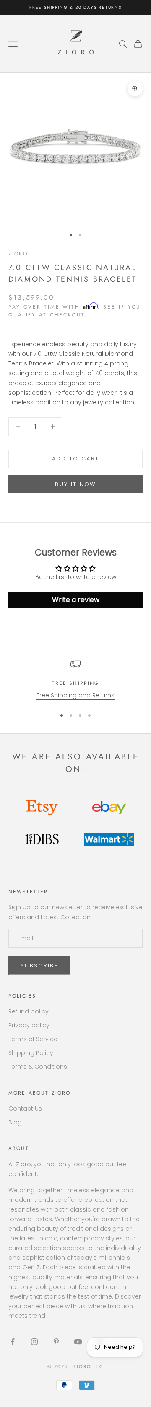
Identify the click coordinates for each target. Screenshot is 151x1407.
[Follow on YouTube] (78, 1342)
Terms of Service (32, 1039)
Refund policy (28, 1011)
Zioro (18, 253)
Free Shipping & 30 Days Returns (75, 7)
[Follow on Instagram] (34, 1342)
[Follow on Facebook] (12, 1342)
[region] (75, 679)
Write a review (75, 599)
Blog (15, 1122)
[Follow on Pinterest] (56, 1342)
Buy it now (75, 484)
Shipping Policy (30, 1053)
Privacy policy (28, 1025)
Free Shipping (75, 683)
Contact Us (25, 1108)
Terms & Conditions (37, 1066)
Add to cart (75, 459)
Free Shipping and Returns (75, 695)
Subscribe (39, 966)
